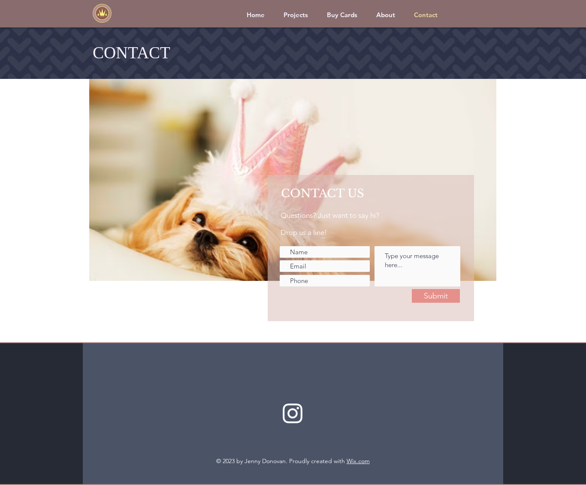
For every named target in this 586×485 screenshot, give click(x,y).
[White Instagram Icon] (292, 413)
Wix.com (358, 461)
